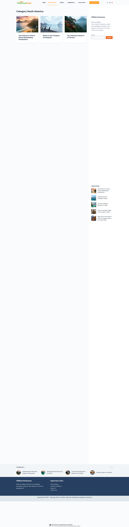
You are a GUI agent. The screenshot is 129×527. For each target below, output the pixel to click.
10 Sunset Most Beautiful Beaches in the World (78, 472)
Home (44, 2)
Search (93, 35)
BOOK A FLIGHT (94, 2)
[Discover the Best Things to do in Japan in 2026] (93, 211)
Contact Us (53, 490)
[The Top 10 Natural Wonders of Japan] (93, 204)
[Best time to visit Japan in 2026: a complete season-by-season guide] (93, 218)
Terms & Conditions (56, 486)
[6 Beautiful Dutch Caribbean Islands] (93, 198)
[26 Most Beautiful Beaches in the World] (43, 472)
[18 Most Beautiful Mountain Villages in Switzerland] (18, 472)
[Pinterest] (112, 2)
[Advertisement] (102, 64)
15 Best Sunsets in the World (104, 472)
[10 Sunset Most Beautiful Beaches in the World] (68, 472)
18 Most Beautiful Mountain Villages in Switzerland (29, 472)
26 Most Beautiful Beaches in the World (55, 472)
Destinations (52, 2)
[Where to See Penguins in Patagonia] (51, 24)
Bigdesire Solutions (86, 497)
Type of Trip (81, 2)
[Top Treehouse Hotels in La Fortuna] (76, 24)
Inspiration (71, 2)
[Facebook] (109, 2)
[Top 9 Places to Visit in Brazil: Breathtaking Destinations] (27, 24)
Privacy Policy (54, 484)
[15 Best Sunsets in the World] (92, 472)
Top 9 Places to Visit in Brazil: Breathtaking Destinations (27, 37)
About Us (53, 488)
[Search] (107, 2)
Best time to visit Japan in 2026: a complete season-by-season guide (105, 218)
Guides (62, 2)
